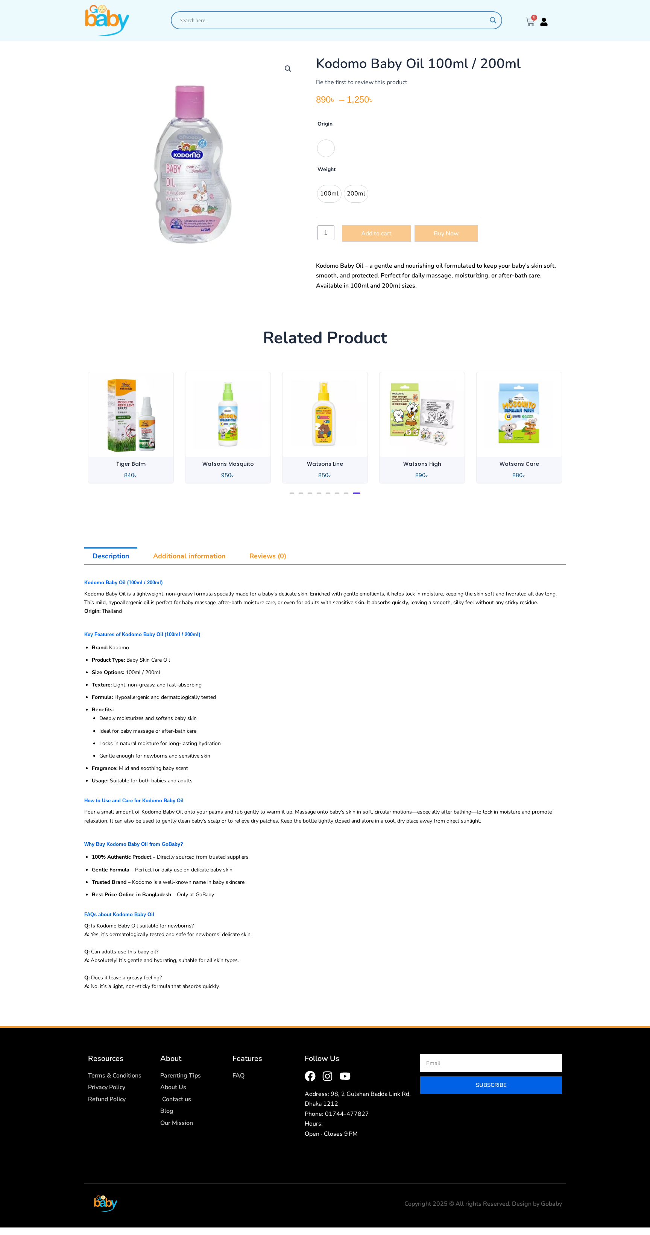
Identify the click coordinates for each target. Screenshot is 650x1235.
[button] (288, 69)
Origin (325, 123)
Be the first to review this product (361, 82)
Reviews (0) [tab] (267, 556)
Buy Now (446, 233)
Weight (326, 169)
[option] (325, 148)
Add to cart (376, 233)
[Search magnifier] (493, 20)
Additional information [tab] (189, 556)
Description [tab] (111, 556)
